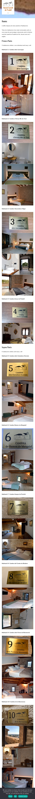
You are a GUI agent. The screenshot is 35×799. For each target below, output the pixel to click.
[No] (33, 793)
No (15, 796)
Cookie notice (23, 796)
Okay (10, 796)
